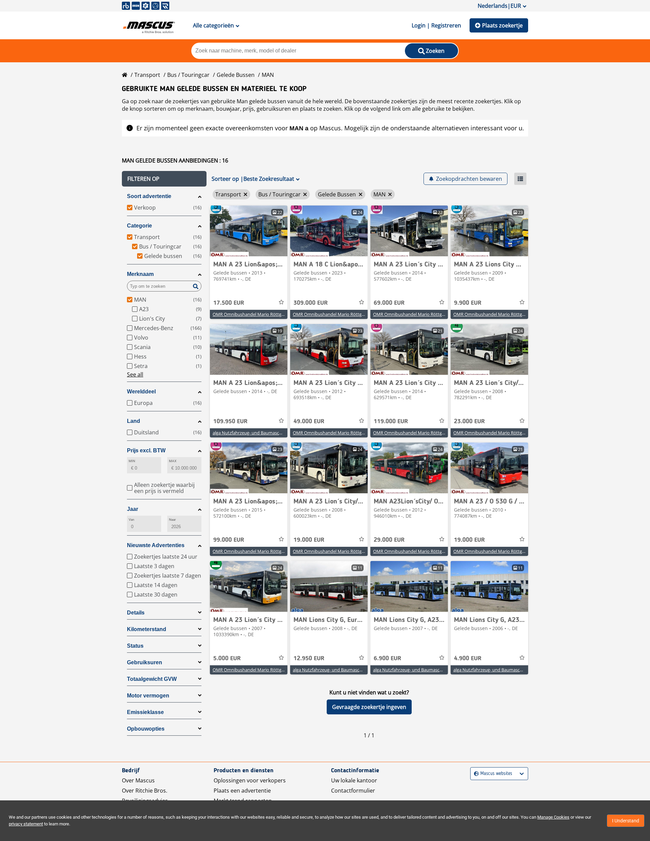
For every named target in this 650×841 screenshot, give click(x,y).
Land (133, 421)
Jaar (132, 509)
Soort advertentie (149, 196)
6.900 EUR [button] (387, 658)
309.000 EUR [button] (311, 303)
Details (136, 613)
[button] (164, 179)
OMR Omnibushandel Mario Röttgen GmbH (257, 314)
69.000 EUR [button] (389, 303)
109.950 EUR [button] (230, 421)
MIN (132, 461)
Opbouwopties (146, 729)
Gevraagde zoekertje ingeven (369, 707)
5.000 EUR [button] (227, 658)
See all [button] (135, 374)
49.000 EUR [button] (309, 421)
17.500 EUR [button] (228, 303)
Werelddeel (141, 391)
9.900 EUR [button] (467, 303)
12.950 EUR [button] (309, 658)
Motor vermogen (148, 695)
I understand (625, 820)
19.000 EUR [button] (309, 540)
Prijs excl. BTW (146, 450)
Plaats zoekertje (502, 25)
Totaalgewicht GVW (152, 679)
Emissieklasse (145, 712)
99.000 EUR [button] (228, 540)
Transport (147, 75)
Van (131, 519)
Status (135, 646)
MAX (172, 461)
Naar (172, 519)
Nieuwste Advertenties (156, 545)
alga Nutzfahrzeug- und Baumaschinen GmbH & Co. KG (268, 433)
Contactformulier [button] (353, 790)
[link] (248, 231)
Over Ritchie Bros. (144, 790)
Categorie (139, 226)
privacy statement (26, 823)
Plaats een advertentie (242, 790)
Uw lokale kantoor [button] (354, 780)
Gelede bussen (236, 75)
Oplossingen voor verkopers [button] (250, 780)
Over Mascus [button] (138, 780)
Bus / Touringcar (188, 75)
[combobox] (475, 774)
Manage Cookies (553, 817)
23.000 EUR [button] (469, 421)
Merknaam (140, 274)
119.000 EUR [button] (391, 421)
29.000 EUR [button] (389, 540)
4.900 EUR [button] (467, 658)
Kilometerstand (146, 629)
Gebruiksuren (144, 662)
